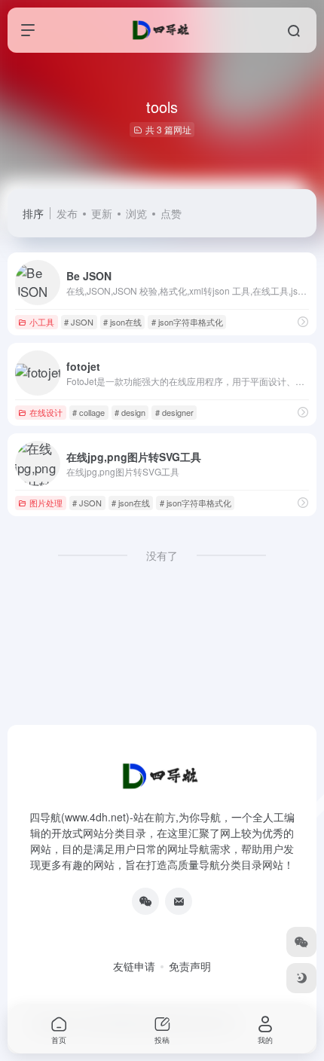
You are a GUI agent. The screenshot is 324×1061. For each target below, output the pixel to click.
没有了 (162, 555)
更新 (101, 213)
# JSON (78, 322)
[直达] (303, 321)
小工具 (41, 322)
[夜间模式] (301, 978)
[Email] (178, 901)
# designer (174, 412)
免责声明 (190, 966)
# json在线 (122, 322)
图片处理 (46, 503)
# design (130, 412)
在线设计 (46, 412)
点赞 (171, 213)
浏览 (136, 213)
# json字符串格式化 (187, 322)
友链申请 (134, 966)
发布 (67, 213)
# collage (88, 412)
